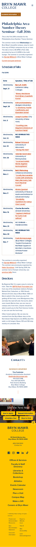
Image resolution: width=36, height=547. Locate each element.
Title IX (22, 526)
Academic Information (9, 14)
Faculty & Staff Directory (18, 465)
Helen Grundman (8, 267)
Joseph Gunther (21, 117)
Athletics (18, 481)
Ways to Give (26, 418)
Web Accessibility (23, 530)
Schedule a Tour (11, 418)
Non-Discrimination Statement (13, 528)
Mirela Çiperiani (21, 189)
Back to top (33, 422)
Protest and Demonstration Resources (13, 521)
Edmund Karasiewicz (23, 103)
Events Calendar (18, 485)
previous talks (7, 272)
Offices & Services (18, 460)
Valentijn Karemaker (23, 154)
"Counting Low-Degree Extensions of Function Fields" (24, 127)
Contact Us (18, 445)
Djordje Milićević (10, 57)
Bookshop (18, 477)
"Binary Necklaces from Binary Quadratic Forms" (24, 96)
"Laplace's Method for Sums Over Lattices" (22, 215)
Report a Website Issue (22, 521)
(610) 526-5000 (18, 443)
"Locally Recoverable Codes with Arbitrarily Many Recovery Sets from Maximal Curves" (24, 180)
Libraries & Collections (18, 472)
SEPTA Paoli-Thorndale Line (22, 286)
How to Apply (8, 413)
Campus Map (18, 497)
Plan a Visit (18, 493)
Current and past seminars (11, 61)
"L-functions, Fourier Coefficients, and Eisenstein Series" (23, 110)
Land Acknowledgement (25, 535)
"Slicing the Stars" (22, 150)
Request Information (25, 413)
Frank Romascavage (23, 238)
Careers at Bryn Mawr (18, 505)
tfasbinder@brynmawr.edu (18, 376)
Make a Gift (18, 501)
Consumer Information (12, 534)
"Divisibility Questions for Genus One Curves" (23, 201)
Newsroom (18, 489)
